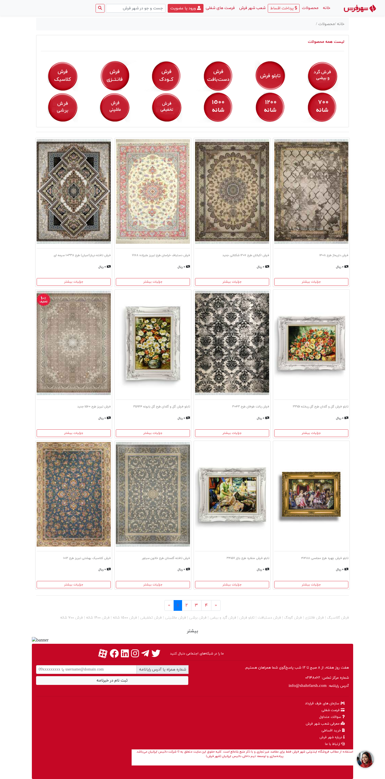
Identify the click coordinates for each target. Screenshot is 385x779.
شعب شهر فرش (252, 8)
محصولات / (325, 24)
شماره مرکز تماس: (327, 677)
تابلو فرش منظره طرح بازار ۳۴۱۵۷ (248, 558)
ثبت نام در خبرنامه (112, 680)
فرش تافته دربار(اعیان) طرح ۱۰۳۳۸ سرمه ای (82, 255)
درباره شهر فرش (331, 737)
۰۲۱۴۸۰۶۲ (312, 677)
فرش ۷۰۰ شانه (71, 617)
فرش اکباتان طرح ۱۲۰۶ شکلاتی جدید (245, 255)
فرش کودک (292, 617)
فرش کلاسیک (337, 617)
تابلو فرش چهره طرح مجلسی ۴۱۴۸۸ (324, 558)
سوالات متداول (330, 717)
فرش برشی (197, 617)
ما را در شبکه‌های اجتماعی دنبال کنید (197, 653)
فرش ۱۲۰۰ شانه (97, 617)
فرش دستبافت (268, 617)
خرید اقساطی (332, 730)
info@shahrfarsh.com (308, 686)
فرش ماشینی (175, 617)
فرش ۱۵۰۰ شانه (124, 617)
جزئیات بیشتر (311, 281)
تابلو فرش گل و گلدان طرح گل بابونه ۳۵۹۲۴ (161, 406)
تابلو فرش (246, 617)
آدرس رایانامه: (319, 686)
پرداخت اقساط (282, 8)
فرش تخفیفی (150, 617)
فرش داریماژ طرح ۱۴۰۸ (333, 255)
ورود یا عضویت (183, 8)
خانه (325, 8)
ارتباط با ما (333, 744)
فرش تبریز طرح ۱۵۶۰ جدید (94, 406)
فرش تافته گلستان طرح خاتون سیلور (166, 558)
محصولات (310, 8)
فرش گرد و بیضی (222, 617)
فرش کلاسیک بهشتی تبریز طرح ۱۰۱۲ (87, 558)
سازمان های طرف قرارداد (322, 703)
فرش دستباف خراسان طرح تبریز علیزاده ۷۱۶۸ (161, 255)
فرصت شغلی (331, 710)
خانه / (339, 24)
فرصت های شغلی (220, 8)
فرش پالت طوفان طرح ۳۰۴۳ (250, 406)
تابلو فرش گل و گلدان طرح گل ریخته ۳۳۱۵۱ (320, 406)
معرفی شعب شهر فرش (323, 724)
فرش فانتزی (314, 617)
